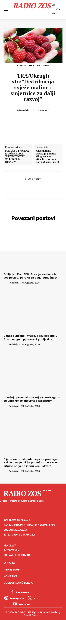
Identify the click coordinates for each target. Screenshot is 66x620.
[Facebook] (16, 187)
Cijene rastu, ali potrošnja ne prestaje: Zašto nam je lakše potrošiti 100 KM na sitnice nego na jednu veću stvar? (31, 462)
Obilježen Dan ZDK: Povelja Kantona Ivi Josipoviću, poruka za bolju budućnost (31, 276)
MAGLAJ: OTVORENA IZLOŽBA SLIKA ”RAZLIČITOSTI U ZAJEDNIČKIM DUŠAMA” (17, 156)
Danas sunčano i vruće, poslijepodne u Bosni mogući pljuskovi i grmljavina (30, 337)
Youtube (24, 604)
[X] (24, 187)
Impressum (12, 569)
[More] (49, 187)
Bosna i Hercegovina (33, 65)
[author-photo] (6, 283)
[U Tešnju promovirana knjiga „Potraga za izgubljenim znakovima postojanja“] (33, 372)
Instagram (17, 598)
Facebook (22, 592)
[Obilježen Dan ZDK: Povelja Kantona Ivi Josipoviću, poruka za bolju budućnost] (33, 249)
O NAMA (9, 563)
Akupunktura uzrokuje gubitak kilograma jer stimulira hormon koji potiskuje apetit (47, 156)
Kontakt (10, 576)
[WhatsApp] (41, 187)
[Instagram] (6, 598)
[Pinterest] (32, 187)
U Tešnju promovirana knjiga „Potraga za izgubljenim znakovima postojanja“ (32, 399)
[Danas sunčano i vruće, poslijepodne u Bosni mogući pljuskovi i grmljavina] (33, 310)
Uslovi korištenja (18, 582)
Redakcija (13, 282)
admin (26, 110)
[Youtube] (14, 604)
